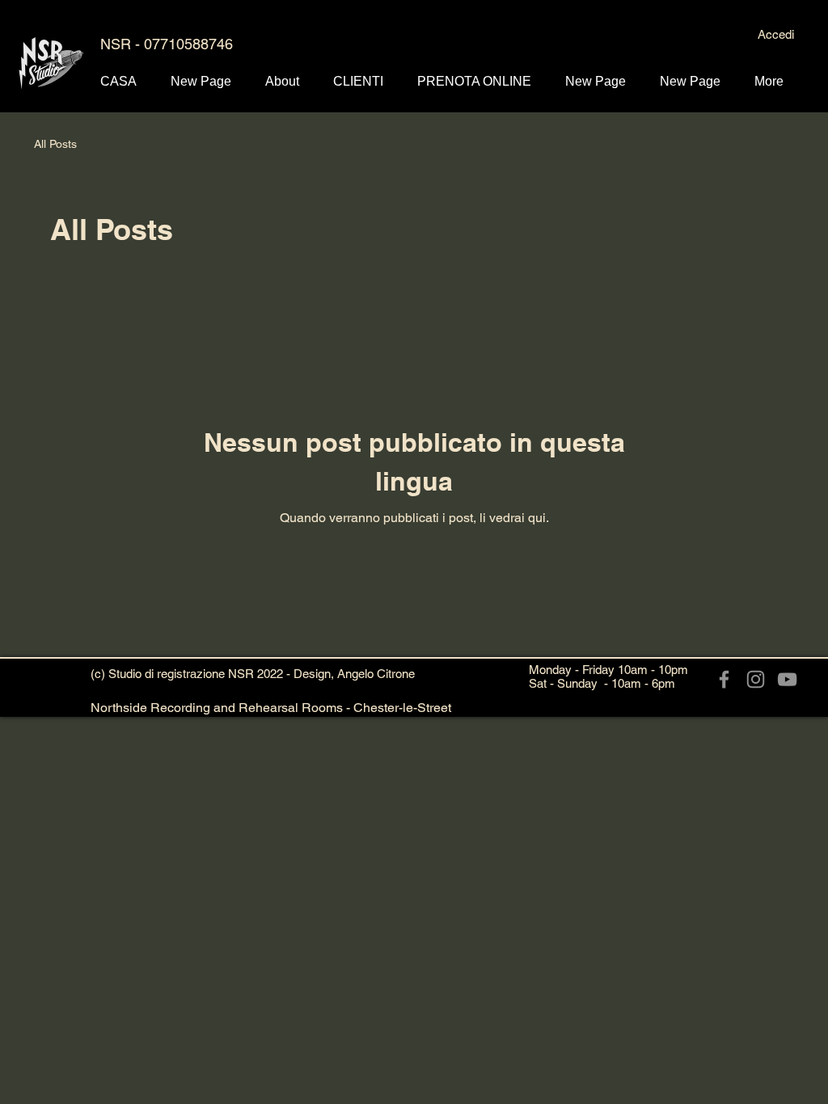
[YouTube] (787, 679)
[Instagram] (755, 679)
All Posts (55, 143)
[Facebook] (724, 679)
